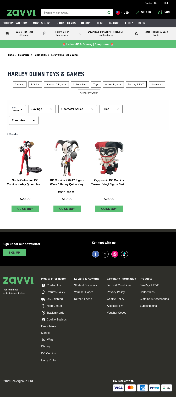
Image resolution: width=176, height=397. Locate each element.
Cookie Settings (57, 319)
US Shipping (55, 298)
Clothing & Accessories (154, 298)
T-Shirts (35, 84)
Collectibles (147, 292)
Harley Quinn (40, 54)
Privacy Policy (116, 292)
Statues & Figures (56, 84)
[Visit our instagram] (114, 254)
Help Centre (54, 305)
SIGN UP (14, 252)
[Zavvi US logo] (22, 13)
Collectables (80, 84)
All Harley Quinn (89, 92)
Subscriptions (148, 305)
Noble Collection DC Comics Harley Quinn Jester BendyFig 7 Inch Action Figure (25, 182)
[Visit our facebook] (95, 254)
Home (11, 54)
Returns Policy (56, 292)
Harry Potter (48, 360)
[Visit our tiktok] (124, 254)
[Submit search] (109, 12)
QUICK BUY (25, 208)
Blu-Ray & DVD (150, 285)
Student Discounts (85, 285)
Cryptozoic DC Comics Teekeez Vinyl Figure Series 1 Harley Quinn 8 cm (109, 182)
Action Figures (113, 84)
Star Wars (47, 339)
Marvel (45, 332)
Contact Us (54, 285)
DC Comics (48, 353)
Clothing (19, 84)
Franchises (23, 54)
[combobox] (77, 12)
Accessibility (115, 305)
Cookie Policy (115, 298)
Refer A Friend (83, 298)
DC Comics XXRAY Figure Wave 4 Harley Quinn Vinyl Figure (67, 182)
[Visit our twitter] (105, 254)
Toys (95, 84)
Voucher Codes (84, 292)
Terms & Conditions (119, 285)
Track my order (56, 312)
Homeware (157, 84)
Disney (45, 346)
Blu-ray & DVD (136, 84)
